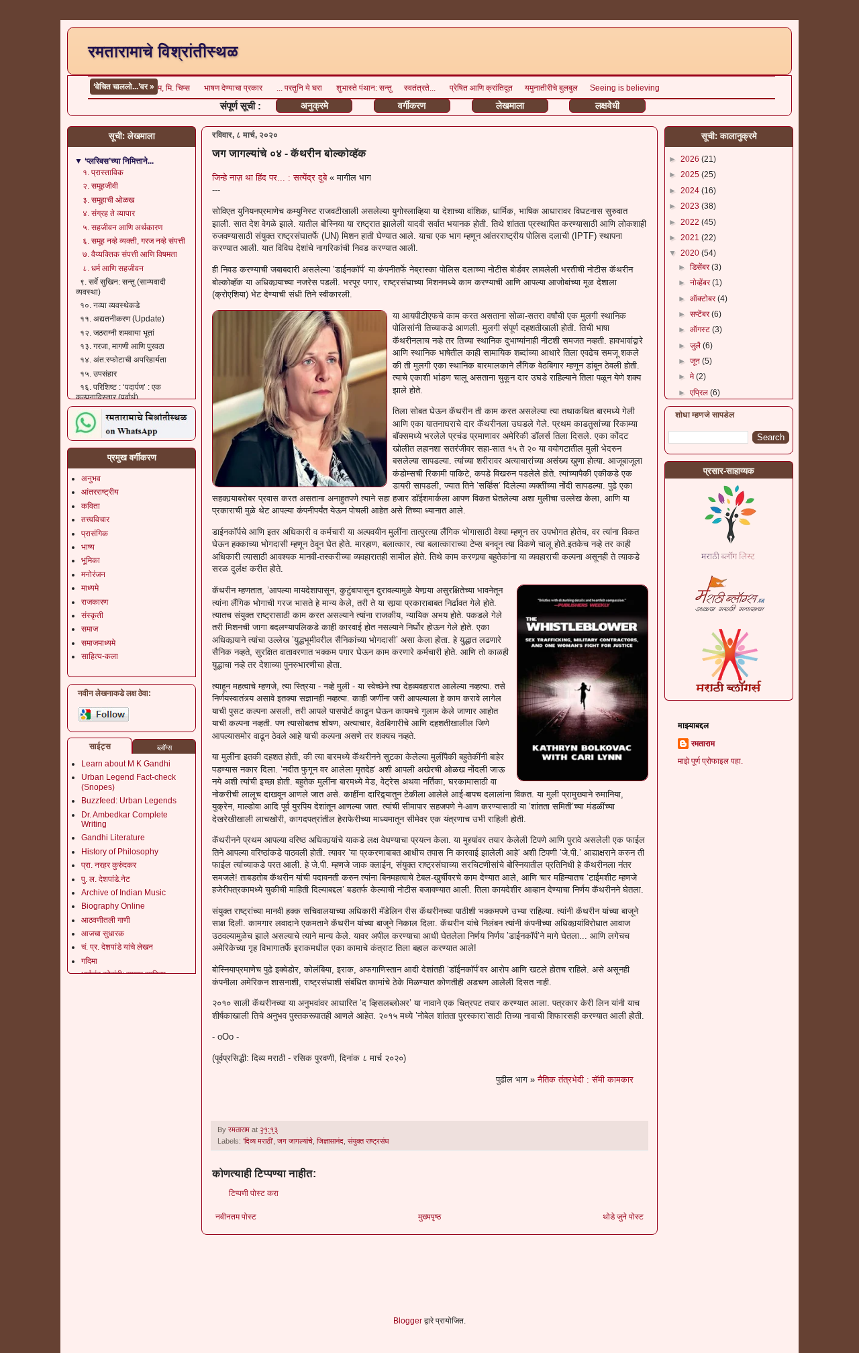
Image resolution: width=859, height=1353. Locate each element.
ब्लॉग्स (164, 748)
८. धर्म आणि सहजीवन (113, 268)
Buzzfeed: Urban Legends (128, 800)
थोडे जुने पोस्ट (623, 1216)
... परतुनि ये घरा (277, 88)
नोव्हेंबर (701, 282)
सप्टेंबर (700, 314)
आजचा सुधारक (102, 933)
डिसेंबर (700, 267)
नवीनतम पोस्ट (235, 1216)
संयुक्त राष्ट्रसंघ (368, 1141)
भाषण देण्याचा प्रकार (212, 88)
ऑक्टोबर (703, 298)
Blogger (407, 1320)
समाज (89, 629)
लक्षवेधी (607, 105)
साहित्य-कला (99, 656)
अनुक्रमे (314, 105)
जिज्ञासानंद (330, 1141)
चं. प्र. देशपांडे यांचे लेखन (117, 947)
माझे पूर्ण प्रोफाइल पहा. (710, 761)
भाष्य (88, 547)
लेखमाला (510, 105)
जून (696, 361)
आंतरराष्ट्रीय (100, 492)
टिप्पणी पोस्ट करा (254, 1193)
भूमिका (90, 560)
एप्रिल (700, 392)
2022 (690, 222)
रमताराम (703, 743)
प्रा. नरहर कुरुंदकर (108, 865)
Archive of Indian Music (123, 892)
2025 (690, 174)
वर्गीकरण (412, 105)
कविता (90, 506)
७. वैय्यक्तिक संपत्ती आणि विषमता (130, 254)
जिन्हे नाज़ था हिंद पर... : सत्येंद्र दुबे (269, 177)
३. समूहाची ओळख (108, 200)
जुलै (696, 345)
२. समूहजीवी (100, 186)
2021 (690, 237)
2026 (690, 159)
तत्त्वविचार (95, 519)
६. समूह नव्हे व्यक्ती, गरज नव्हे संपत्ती (134, 241)
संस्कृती (92, 615)
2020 (690, 253)
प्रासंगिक (94, 533)
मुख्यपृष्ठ (429, 1216)
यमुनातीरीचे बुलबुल (529, 88)
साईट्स (100, 746)
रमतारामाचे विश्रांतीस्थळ (163, 51)
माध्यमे (90, 588)
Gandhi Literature (113, 837)
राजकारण (94, 602)
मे (693, 376)
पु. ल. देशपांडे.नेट (105, 879)
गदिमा (89, 961)
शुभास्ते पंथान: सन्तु (342, 88)
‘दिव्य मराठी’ (258, 1141)
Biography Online (113, 906)
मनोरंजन (93, 574)
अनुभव (91, 478)
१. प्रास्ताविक (103, 172)
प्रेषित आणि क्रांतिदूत (459, 88)
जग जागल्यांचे (295, 1141)
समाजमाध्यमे (98, 643)
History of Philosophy (119, 851)
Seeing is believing (604, 88)
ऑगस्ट (701, 329)
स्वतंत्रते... (397, 88)
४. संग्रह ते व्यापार (109, 213)
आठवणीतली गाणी (105, 920)
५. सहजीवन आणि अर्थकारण (122, 227)
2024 (690, 190)
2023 (690, 206)
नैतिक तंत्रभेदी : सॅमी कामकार (586, 1079)
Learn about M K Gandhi (125, 763)
